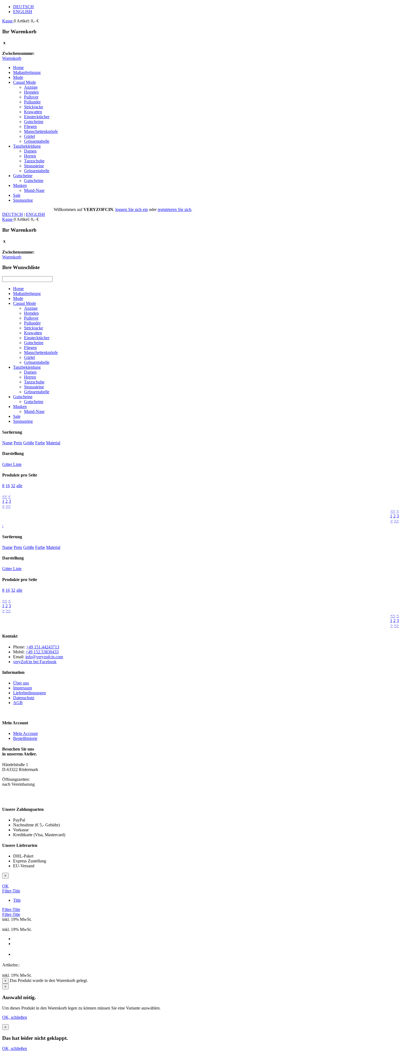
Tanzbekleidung (27, 146)
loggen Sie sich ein (131, 209)
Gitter (7, 464)
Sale (16, 195)
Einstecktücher (36, 116)
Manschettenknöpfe (41, 131)
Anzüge (31, 87)
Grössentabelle (36, 141)
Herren (30, 156)
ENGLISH (22, 11)
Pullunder (32, 102)
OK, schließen (14, 1017)
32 (13, 485)
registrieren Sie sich (174, 209)
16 (7, 485)
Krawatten (33, 111)
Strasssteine (34, 165)
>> (8, 506)
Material (53, 442)
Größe (28, 442)
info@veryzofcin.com (44, 656)
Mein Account (25, 733)
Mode (18, 77)
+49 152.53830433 (42, 652)
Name (7, 442)
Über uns (21, 683)
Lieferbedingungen (29, 692)
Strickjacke (33, 107)
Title (17, 900)
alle (19, 485)
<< (4, 496)
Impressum (22, 688)
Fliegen (30, 126)
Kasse (8, 21)
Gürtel (29, 136)
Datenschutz (23, 697)
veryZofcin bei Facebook (34, 661)
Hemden (31, 92)
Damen (30, 151)
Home (18, 67)
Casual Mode (24, 82)
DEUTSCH (23, 6)
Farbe (40, 442)
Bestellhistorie (25, 738)
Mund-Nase (34, 190)
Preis (18, 442)
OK (5, 886)
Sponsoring (23, 200)
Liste (17, 464)
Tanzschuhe (34, 161)
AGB (18, 702)
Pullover (31, 97)
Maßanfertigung (27, 72)
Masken (20, 185)
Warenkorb (11, 58)
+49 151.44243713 (42, 647)
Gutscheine (33, 121)
